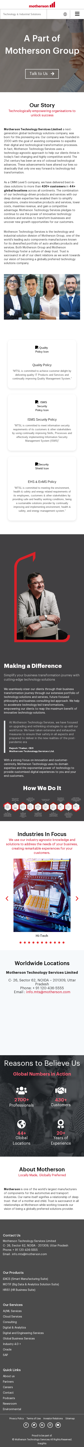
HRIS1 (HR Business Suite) (19, 1290)
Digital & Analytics (14, 1327)
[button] (42, 74)
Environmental (12, 1409)
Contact (8, 1392)
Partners (8, 1381)
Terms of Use (34, 1418)
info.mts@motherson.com (48, 992)
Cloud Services (12, 1316)
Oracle (7, 1349)
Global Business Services (19, 1338)
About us (9, 1376)
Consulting (10, 1322)
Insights (42, 1443)
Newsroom (10, 1403)
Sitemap (70, 1418)
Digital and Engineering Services (23, 1333)
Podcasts (9, 1398)
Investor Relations (53, 1418)
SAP (5, 1355)
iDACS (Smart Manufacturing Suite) (25, 1279)
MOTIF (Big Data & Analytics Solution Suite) (31, 1284)
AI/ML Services (12, 1311)
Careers (8, 1387)
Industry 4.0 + (12, 1344)
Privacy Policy (16, 1418)
